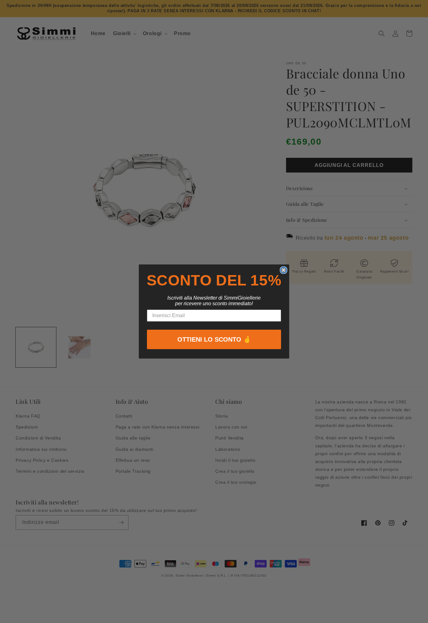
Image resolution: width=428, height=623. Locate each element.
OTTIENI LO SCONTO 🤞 (214, 339)
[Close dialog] (283, 270)
